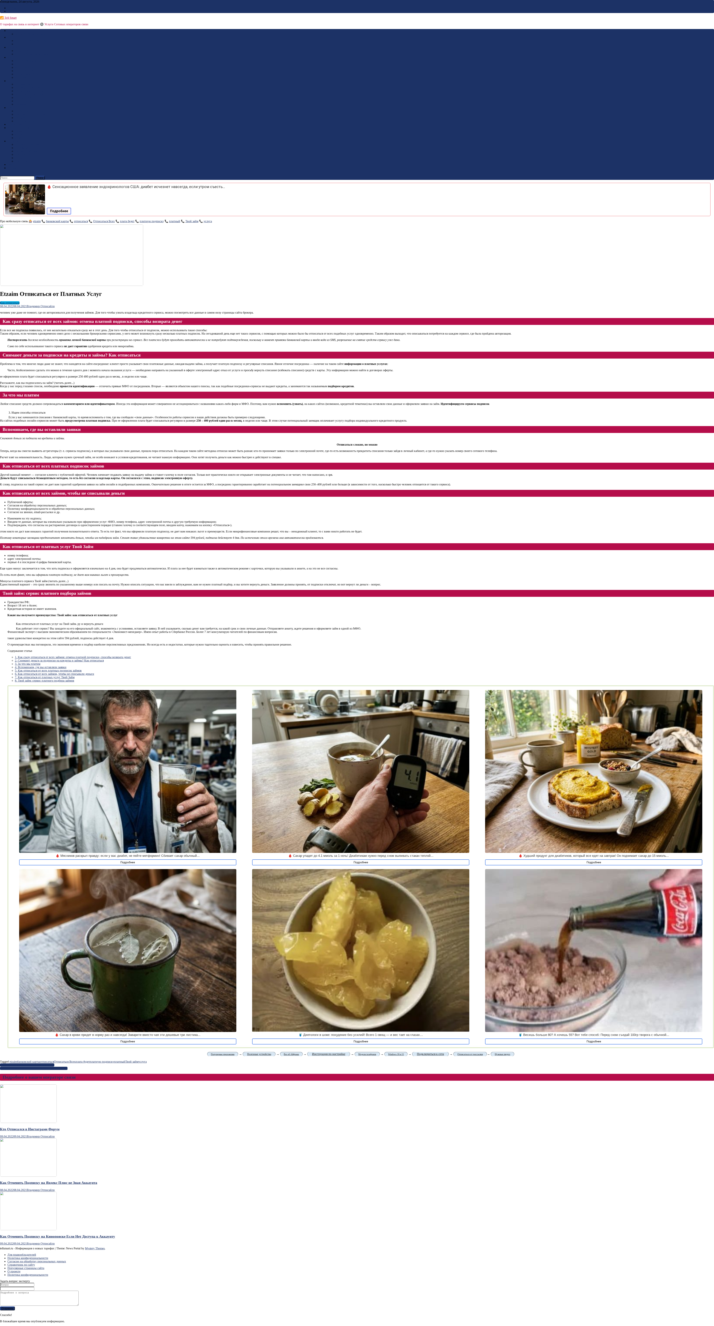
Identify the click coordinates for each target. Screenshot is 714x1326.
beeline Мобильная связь (30, 34)
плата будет (127, 221)
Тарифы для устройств (29, 84)
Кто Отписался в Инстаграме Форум (30, 1129)
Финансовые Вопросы (29, 90)
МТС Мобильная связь (29, 60)
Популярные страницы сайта (25, 1268)
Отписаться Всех (104, 221)
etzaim (37, 221)
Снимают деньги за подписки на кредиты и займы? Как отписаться (59, 660)
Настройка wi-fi (25, 100)
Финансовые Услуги (28, 74)
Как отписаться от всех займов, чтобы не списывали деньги (54, 673)
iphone (19, 157)
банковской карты (57, 221)
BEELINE (13, 30)
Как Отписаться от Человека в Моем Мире (27, 1065)
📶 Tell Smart (8, 17)
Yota (10, 80)
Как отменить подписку (30, 114)
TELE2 (11, 37)
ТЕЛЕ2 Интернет (26, 44)
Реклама (12, 7)
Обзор (11, 164)
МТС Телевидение (26, 67)
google (19, 131)
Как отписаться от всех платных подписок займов (48, 670)
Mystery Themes (95, 1248)
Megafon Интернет (26, 50)
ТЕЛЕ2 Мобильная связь (30, 40)
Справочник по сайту (21, 1264)
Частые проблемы (26, 151)
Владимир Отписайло (41, 306)
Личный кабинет (25, 97)
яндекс (19, 134)
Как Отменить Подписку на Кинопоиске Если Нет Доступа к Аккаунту (57, 1236)
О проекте (13, 1271)
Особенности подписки (30, 111)
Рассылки (21, 117)
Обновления (23, 154)
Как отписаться (17, 107)
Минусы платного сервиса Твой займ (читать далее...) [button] (34, 581)
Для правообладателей (21, 1254)
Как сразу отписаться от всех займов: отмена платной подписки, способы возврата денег (73, 657)
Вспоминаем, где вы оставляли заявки (40, 667)
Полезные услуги (26, 121)
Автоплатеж (22, 77)
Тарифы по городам (27, 87)
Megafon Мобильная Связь (32, 54)
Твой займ (191, 221)
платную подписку (152, 221)
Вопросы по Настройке (30, 94)
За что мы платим (27, 663)
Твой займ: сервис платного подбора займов (44, 680)
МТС (10, 57)
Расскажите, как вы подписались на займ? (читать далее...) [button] (37, 382)
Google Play (14, 124)
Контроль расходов (27, 70)
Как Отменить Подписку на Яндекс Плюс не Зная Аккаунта (48, 1183)
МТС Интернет (24, 64)
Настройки (22, 161)
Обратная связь (17, 11)
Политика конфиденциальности (27, 1258)
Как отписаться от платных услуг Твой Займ (45, 677)
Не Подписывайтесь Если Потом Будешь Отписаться (33, 1068)
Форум (11, 167)
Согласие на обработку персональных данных (36, 1261)
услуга (208, 221)
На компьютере (24, 147)
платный (174, 221)
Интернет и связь (18, 127)
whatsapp (20, 137)
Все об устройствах (27, 144)
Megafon (12, 47)
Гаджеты (13, 141)
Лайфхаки (21, 104)
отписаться (81, 221)
